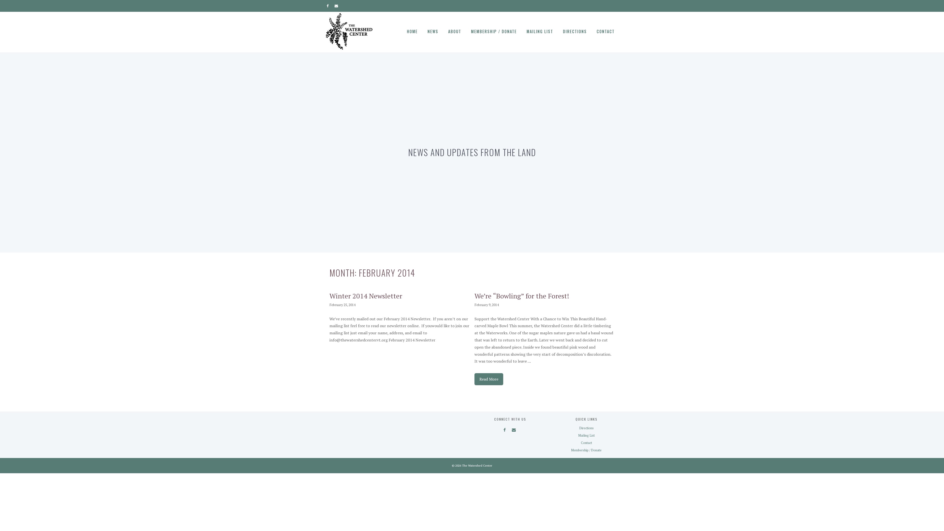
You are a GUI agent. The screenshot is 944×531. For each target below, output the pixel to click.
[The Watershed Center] (349, 31)
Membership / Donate (494, 31)
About (454, 31)
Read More (488, 379)
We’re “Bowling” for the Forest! (521, 295)
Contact (606, 31)
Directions (575, 31)
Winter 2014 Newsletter (365, 295)
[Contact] (336, 4)
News (433, 31)
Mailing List (540, 31)
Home (412, 31)
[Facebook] (327, 4)
